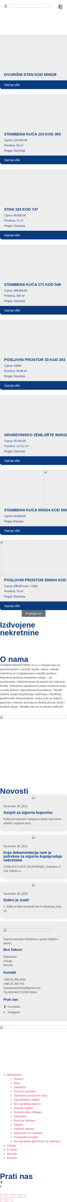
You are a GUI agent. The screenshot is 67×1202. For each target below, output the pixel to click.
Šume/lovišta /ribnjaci (28, 1112)
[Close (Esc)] (23, 1195)
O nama (12, 1149)
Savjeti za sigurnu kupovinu (27, 812)
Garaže (18, 1124)
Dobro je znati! (16, 900)
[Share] (16, 1195)
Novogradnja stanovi (27, 1104)
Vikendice (20, 1116)
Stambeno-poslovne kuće (30, 1095)
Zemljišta (19, 1087)
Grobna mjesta (23, 1108)
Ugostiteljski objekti (27, 1099)
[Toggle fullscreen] (10, 1195)
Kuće (17, 1083)
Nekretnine (14, 1074)
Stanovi (19, 1079)
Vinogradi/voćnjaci (26, 1137)
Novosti (12, 1153)
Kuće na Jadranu (24, 1120)
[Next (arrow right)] (10, 1200)
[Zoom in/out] (3, 1195)
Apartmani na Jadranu (28, 1133)
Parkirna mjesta (24, 1128)
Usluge (11, 1145)
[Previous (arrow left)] (3, 1200)
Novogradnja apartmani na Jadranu (37, 1141)
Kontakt (12, 1158)
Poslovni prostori (25, 1091)
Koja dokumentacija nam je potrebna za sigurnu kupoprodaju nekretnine (32, 856)
